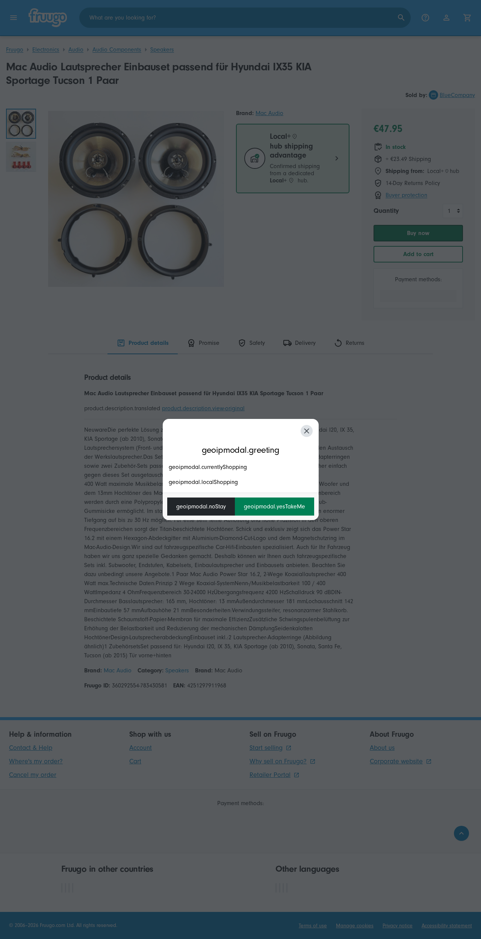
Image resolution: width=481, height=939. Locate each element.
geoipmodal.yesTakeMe (274, 506)
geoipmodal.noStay (201, 506)
